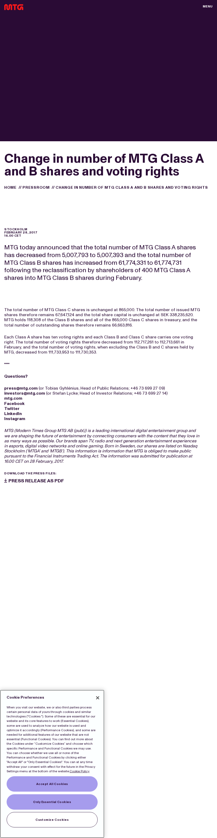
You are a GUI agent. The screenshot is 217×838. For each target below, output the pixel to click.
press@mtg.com (21, 388)
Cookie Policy (79, 771)
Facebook (14, 403)
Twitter (12, 408)
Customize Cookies (52, 820)
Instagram (14, 418)
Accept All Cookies (52, 784)
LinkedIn (13, 413)
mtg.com (13, 398)
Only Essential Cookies (52, 802)
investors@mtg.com (24, 393)
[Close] (97, 698)
